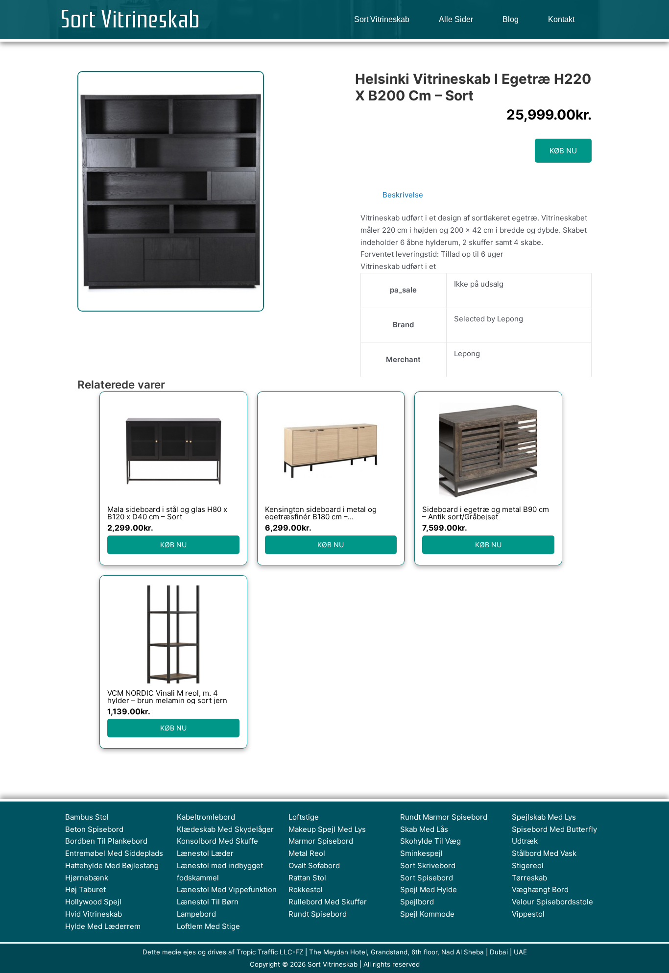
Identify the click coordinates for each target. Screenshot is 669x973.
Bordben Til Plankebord (106, 841)
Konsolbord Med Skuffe (217, 841)
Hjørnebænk (86, 877)
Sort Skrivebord (427, 865)
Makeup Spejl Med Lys (327, 829)
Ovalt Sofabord (314, 865)
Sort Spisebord (426, 877)
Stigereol (528, 865)
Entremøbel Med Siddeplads (114, 853)
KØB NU (563, 150)
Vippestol (528, 914)
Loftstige (303, 817)
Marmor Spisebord (320, 841)
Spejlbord (417, 901)
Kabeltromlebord (206, 817)
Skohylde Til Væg (430, 841)
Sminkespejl (421, 853)
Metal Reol (306, 853)
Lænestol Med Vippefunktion (227, 889)
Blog (510, 19)
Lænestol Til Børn (208, 901)
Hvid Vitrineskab (93, 914)
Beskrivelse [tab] (402, 194)
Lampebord (196, 914)
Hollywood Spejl (93, 901)
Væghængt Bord (540, 889)
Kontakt (561, 19)
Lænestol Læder (205, 853)
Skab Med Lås (424, 829)
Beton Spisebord (94, 829)
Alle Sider (456, 19)
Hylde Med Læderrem (103, 926)
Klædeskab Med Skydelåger (225, 829)
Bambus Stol (87, 817)
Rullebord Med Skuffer (327, 901)
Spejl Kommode (427, 914)
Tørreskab (529, 877)
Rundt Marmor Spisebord (443, 817)
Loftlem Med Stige (208, 926)
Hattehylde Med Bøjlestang (112, 865)
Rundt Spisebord (317, 914)
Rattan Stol (307, 877)
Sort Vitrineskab (130, 19)
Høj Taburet (85, 889)
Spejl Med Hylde (428, 889)
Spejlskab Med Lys (544, 817)
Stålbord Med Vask (544, 853)
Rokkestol (305, 889)
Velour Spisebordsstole (552, 901)
